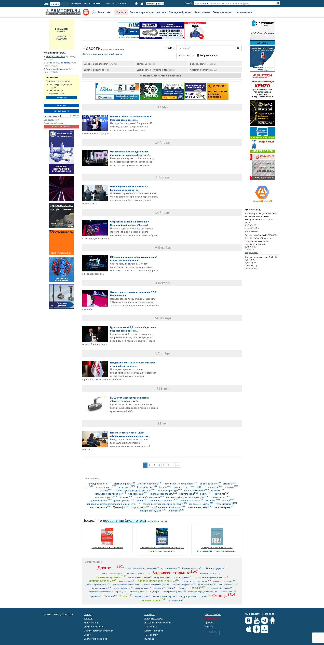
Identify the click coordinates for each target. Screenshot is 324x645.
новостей (95, 478)
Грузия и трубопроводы (57, 69)
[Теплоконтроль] (61, 296)
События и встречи (203, 69)
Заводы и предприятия (100, 63)
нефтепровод (188, 493)
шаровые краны (224, 507)
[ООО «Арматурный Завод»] (61, 151)
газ (89, 487)
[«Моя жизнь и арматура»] (162, 536)
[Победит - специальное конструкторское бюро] (61, 215)
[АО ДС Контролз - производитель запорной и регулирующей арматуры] (61, 188)
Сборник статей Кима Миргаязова (107, 547)
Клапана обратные (102, 581)
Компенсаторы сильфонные (98, 584)
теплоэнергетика (100, 507)
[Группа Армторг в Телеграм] (264, 619)
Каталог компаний (153, 630)
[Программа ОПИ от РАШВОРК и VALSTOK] (195, 30)
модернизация (137, 493)
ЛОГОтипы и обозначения (157, 622)
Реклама (209, 626)
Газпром (165, 487)
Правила (209, 622)
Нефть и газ (221, 493)
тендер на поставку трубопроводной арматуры (114, 503)
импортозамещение (196, 490)
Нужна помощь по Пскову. (58, 62)
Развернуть (74, 116)
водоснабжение (210, 483)
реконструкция (124, 500)
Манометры (159, 588)
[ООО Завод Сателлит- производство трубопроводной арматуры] (262, 31)
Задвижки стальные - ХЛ (211, 573)
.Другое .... (110, 567)
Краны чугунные (143, 588)
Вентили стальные (193, 568)
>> (178, 465)
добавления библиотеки (124, 520)
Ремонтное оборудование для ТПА (203, 591)
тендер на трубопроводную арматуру (165, 503)
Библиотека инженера (95, 638)
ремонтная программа (163, 500)
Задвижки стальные (175, 572)
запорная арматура (170, 490)
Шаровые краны (152, 600)
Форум (87, 614)
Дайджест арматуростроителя (156, 69)
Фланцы (223, 595)
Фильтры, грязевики (189, 596)
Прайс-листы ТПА (253, 210)
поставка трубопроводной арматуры (187, 497)
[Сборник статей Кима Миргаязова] (107, 536)
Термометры (95, 596)
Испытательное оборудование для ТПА (211, 577)
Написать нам (243, 12)
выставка (229, 483)
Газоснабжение (147, 487)
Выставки (149, 638)
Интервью (146, 63)
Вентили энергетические (113, 573)
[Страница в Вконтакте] (248, 619)
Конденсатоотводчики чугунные (156, 584)
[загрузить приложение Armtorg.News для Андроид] (136, 3)
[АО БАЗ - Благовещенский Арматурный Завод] (262, 112)
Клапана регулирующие (197, 581)
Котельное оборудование (184, 584)
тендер (228, 500)
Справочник (150, 626)
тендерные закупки (201, 503)
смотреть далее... (251, 231)
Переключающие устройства (100, 591)
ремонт (142, 500)
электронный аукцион (153, 510)
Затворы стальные (162, 577)
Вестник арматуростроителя (148, 12)
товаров (97, 561)
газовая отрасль (106, 487)
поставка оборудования (149, 497)
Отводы (197, 588)
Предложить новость (112, 49)
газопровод (126, 487)
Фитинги (205, 596)
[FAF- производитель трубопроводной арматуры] (129, 30)
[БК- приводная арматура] (61, 242)
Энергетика (176, 510)
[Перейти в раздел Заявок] (61, 34)
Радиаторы (155, 591)
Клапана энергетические (224, 581)
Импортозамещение (55, 56)
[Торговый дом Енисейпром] (117, 91)
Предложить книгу (156, 520)
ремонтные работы (192, 500)
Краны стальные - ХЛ (123, 588)
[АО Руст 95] (151, 91)
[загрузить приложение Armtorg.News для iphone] (142, 3)
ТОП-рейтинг (151, 634)
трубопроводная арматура (168, 507)
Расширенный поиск (53, 123)
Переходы (121, 591)
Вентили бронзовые (170, 568)
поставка (125, 497)
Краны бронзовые (206, 584)
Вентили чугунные (216, 568)
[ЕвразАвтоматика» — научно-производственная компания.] (195, 91)
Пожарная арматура (138, 591)
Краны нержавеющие (228, 584)
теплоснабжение (226, 503)
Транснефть (121, 507)
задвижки (231, 487)
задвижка (215, 487)
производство (220, 497)
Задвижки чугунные (111, 577)
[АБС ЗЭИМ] (262, 58)
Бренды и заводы (153, 618)
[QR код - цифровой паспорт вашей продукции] (217, 91)
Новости (121, 12)
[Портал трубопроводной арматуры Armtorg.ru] (63, 12)
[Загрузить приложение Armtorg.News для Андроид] (272, 619)
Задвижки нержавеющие (138, 573)
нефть (205, 493)
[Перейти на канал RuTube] (264, 628)
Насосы (183, 588)
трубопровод (141, 507)
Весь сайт (104, 12)
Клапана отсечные (127, 581)
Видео (87, 634)
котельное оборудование (110, 493)
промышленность (101, 500)
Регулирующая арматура (174, 591)
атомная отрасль (124, 483)
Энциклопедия (222, 12)
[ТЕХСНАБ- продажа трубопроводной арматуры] (162, 30)
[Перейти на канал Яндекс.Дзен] (256, 628)
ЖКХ (201, 487)
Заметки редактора (96, 69)
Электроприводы (175, 600)
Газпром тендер (184, 487)
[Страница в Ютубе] (256, 619)
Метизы (172, 588)
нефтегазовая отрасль (163, 493)
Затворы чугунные (182, 577)
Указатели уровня (142, 596)
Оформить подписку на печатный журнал (102, 54)
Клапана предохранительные (159, 581)
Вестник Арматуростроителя (181, 483)
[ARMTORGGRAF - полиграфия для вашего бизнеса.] (262, 193)
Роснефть (213, 500)
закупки (106, 490)
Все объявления (51, 120)
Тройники (110, 596)
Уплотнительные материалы (164, 596)
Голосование (202, 12)
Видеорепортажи (203, 63)
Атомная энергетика (149, 483)
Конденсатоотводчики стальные (126, 584)
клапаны (217, 490)
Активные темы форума (54, 53)
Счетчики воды (228, 591)
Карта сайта (268, 613)
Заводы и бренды (180, 12)
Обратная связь (213, 614)
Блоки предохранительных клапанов (142, 568)
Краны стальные (101, 588)
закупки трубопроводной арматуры (134, 490)
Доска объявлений (52, 116)
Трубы (125, 596)
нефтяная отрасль (105, 497)
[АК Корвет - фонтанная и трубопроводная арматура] (61, 269)
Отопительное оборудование (219, 588)
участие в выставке (199, 507)
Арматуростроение (100, 483)
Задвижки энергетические (140, 577)
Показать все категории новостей (161, 75)
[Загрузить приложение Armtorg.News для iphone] (248, 628)
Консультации (91, 622)
